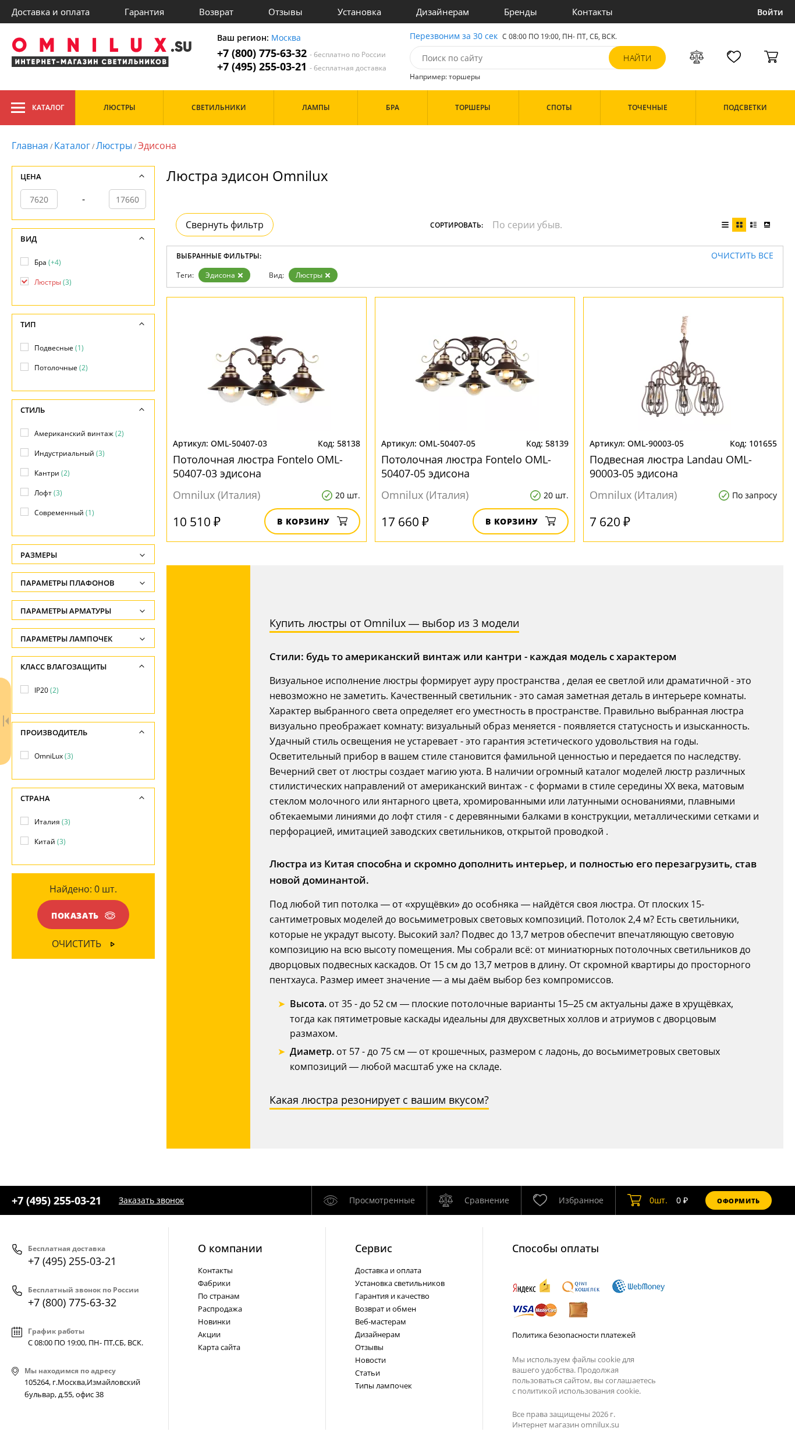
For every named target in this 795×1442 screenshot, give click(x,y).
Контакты (592, 11)
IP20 (46, 690)
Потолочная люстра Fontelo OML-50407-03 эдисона (258, 466)
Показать (75, 915)
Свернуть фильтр (225, 224)
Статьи (367, 1372)
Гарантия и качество (392, 1296)
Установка (359, 11)
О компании (230, 1248)
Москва (286, 38)
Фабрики (214, 1283)
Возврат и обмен (385, 1308)
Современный (64, 513)
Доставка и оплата (51, 11)
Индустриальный (69, 453)
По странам (219, 1296)
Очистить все (742, 256)
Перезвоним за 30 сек (454, 36)
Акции (209, 1334)
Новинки (214, 1321)
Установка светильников (400, 1283)
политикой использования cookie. (579, 1391)
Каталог (48, 107)
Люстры (114, 145)
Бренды (520, 11)
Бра (47, 262)
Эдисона (220, 275)
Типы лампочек (383, 1385)
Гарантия (144, 11)
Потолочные (61, 368)
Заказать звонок (151, 1200)
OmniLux (53, 756)
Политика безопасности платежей (574, 1335)
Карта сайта (219, 1347)
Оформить (738, 1200)
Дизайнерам (442, 11)
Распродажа (220, 1308)
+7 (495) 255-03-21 (301, 66)
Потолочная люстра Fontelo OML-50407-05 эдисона (466, 466)
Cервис (373, 1248)
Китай (50, 841)
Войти (770, 11)
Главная (30, 145)
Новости (370, 1360)
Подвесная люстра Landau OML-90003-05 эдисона (671, 466)
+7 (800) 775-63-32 (301, 53)
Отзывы (285, 11)
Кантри (52, 473)
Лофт (48, 493)
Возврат (216, 11)
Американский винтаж (79, 433)
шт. (659, 1200)
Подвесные (59, 348)
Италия (52, 822)
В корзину (303, 521)
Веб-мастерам (380, 1321)
